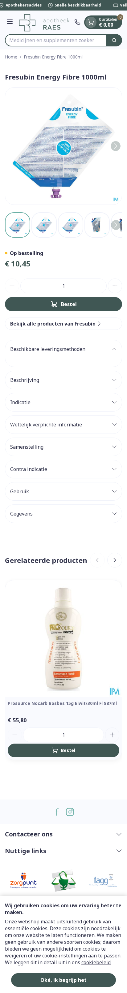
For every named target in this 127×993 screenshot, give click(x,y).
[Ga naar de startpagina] (44, 22)
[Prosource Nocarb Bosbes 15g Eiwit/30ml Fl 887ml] (63, 638)
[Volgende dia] (114, 560)
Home (11, 57)
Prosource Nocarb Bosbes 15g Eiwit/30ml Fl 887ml (62, 703)
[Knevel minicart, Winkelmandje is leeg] (90, 22)
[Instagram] (70, 812)
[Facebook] (57, 812)
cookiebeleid (96, 962)
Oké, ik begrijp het (63, 980)
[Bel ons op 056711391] (77, 22)
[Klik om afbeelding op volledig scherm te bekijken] (63, 146)
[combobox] (56, 40)
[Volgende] (116, 146)
